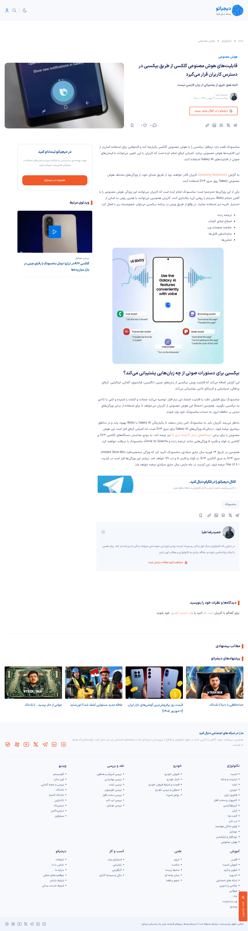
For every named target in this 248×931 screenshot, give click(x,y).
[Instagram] (63, 744)
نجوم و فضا (172, 881)
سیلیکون (59, 816)
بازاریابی (117, 865)
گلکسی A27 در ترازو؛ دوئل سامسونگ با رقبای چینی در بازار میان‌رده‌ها (56, 266)
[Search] (14, 10)
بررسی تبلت (115, 785)
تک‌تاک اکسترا (56, 795)
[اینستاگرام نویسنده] (103, 532)
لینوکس (233, 891)
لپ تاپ (233, 821)
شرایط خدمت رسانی (53, 886)
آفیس (234, 860)
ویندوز (233, 907)
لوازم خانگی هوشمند (226, 826)
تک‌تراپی (59, 800)
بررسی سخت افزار (112, 795)
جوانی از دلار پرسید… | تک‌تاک (43, 705)
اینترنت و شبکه (229, 779)
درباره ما (59, 870)
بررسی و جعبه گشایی (52, 785)
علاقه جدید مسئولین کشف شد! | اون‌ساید (96, 705)
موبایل (233, 832)
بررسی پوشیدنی (113, 779)
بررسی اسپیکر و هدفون (109, 774)
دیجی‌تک (59, 806)
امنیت (234, 774)
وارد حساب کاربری (182, 613)
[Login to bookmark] (132, 125)
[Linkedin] (54, 744)
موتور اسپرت (172, 795)
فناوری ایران (230, 795)
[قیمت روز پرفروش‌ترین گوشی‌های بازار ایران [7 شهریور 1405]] (154, 682)
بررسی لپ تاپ (114, 800)
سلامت (175, 865)
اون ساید (59, 779)
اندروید (233, 875)
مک (235, 896)
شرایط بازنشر (57, 881)
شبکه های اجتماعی (226, 881)
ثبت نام (208, 613)
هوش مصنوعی (206, 41)
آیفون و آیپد (230, 870)
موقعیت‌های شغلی (53, 875)
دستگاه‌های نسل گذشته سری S (192, 435)
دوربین (233, 790)
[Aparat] (17, 744)
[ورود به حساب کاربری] (7, 10)
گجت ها (232, 816)
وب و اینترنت (230, 901)
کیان (234, 811)
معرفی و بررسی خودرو (167, 790)
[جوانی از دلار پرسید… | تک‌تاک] (33, 682)
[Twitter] (36, 744)
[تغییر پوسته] (24, 10)
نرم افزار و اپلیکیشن (226, 837)
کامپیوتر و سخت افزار (225, 800)
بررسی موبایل (82, 258)
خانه (240, 41)
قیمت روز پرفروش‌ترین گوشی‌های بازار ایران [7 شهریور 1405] (155, 708)
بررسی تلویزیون (113, 790)
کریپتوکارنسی (230, 806)
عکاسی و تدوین (228, 886)
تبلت (234, 785)
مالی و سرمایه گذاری (110, 875)
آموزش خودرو (172, 774)
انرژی (176, 860)
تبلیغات (60, 860)
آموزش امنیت (230, 865)
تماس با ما (58, 865)
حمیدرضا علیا (222, 95)
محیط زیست (172, 870)
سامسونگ (230, 504)
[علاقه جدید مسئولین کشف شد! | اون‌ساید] (93, 682)
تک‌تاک (60, 790)
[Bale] (8, 744)
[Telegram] (45, 744)
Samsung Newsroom (213, 175)
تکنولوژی (227, 41)
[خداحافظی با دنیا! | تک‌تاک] (214, 682)
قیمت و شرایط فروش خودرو (164, 785)
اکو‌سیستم (58, 774)
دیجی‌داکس (57, 811)
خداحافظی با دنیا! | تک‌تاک (226, 705)
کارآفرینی (117, 870)
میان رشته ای (172, 875)
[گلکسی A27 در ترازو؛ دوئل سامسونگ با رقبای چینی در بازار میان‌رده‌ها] (54, 232)
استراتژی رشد (115, 860)
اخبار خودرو (173, 779)
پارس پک (162, 924)
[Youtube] (26, 744)
